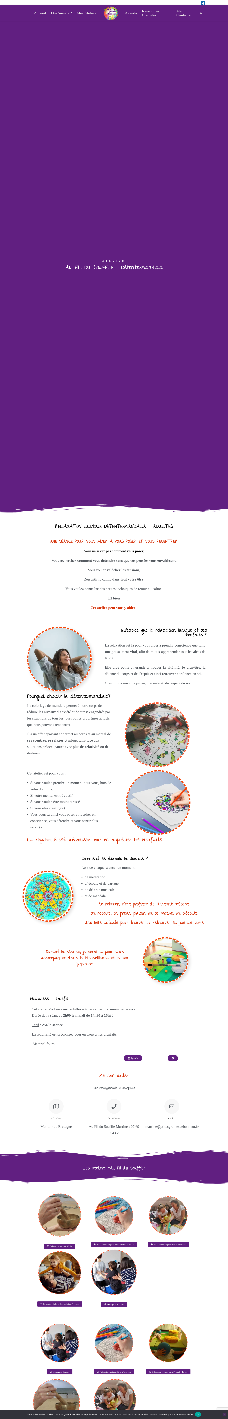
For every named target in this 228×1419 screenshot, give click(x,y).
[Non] (224, 1414)
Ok (198, 1414)
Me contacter (114, 1076)
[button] (114, 1371)
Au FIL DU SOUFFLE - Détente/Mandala (114, 268)
